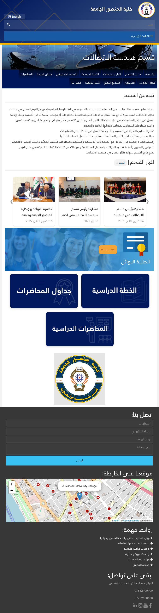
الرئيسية (150, 74)
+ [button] (11, 484)
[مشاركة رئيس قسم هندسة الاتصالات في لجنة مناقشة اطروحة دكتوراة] (79, 189)
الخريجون (130, 82)
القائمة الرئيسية (140, 36)
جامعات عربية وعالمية (137, 554)
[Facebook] (151, 606)
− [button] (11, 490)
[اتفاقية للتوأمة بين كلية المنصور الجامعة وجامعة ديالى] (34, 189)
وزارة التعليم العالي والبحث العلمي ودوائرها (124, 538)
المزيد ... (120, 162)
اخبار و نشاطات (112, 74)
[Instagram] (140, 606)
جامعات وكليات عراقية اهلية (134, 543)
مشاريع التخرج (112, 82)
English (16, 16)
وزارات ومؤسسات (139, 559)
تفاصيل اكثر (109, 249)
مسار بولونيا (92, 82)
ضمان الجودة (44, 74)
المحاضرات (27, 74)
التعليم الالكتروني (66, 74)
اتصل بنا (76, 82)
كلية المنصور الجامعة (111, 8)
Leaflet (115, 520)
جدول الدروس (147, 82)
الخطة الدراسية (90, 74)
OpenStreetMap (131, 520)
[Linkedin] (135, 606)
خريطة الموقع (142, 564)
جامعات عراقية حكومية (137, 548)
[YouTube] (146, 606)
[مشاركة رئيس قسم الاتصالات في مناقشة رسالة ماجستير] (125, 189)
